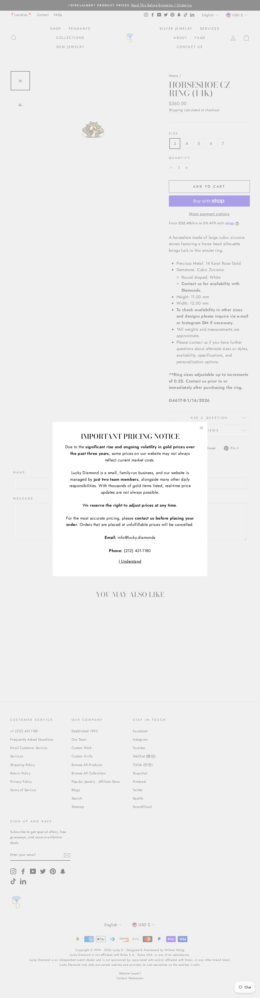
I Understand (130, 561)
